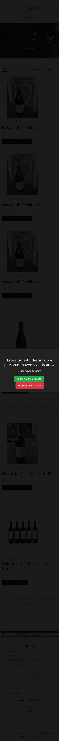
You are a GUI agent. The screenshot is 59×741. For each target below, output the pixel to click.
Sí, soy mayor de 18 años (29, 379)
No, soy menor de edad (29, 385)
